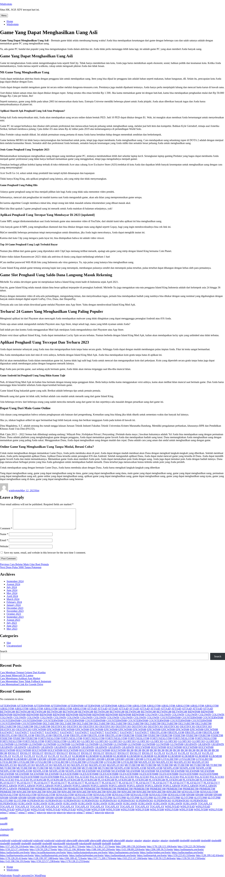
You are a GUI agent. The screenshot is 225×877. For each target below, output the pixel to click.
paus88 (3, 818)
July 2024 (12, 587)
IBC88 (130, 750)
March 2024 (13, 599)
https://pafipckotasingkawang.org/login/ (87, 852)
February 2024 (14, 602)
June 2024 (12, 590)
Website (4, 546)
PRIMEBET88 (26, 788)
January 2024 (14, 605)
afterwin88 (71, 840)
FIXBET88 (128, 735)
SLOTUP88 (78, 797)
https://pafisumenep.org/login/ (124, 852)
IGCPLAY (159, 753)
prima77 (4, 812)
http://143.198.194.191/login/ (15, 861)
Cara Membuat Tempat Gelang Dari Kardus (23, 672)
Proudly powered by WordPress (29, 875)
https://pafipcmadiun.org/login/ (187, 852)
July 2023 (12, 622)
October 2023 (14, 614)
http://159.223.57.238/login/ (45, 861)
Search (3, 651)
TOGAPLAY (205, 803)
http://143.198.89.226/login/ (130, 849)
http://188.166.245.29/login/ (100, 849)
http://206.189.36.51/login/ (159, 849)
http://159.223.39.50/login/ (191, 846)
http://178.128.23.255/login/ (75, 861)
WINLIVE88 (84, 809)
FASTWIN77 (7, 732)
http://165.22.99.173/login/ (72, 846)
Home (10, 21)
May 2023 (12, 628)
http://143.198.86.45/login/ (43, 846)
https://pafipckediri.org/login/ (15, 852)
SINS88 (190, 794)
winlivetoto (14, 490)
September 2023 (15, 616)
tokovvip (41, 812)
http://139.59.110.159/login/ (191, 858)
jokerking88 (59, 843)
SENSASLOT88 (190, 791)
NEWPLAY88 (122, 768)
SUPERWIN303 (35, 800)
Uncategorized (14, 645)
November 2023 (15, 611)
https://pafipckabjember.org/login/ (86, 855)
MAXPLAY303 (146, 762)
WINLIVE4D (172, 806)
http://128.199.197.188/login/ (43, 858)
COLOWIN (151, 714)
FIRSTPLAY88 (158, 732)
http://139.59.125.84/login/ (162, 858)
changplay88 (6, 829)
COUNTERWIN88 (170, 717)
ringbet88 (174, 840)
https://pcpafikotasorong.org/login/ (48, 852)
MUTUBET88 (132, 765)
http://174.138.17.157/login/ (100, 846)
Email (4, 540)
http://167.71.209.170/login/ (102, 858)
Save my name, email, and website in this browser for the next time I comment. (45, 552)
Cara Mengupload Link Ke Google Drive (21, 684)
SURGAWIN (25, 803)
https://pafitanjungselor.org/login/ (17, 855)
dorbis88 (96, 843)
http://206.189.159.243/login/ (131, 846)
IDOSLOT (13, 753)
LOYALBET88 (152, 759)
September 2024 (15, 581)
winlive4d (5, 840)
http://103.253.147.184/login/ (132, 858)
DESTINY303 (58, 726)
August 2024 (13, 584)
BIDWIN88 (194, 711)
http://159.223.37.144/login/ (14, 849)
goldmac (4, 834)
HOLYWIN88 (142, 747)
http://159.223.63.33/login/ (181, 855)
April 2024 (12, 596)
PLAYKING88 (38, 779)
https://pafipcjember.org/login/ (155, 852)
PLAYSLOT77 (8, 782)
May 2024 (12, 593)
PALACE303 (67, 776)
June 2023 (12, 625)
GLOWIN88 (7, 744)
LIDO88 (31, 759)
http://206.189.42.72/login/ (73, 858)
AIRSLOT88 (125, 705)
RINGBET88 (23, 791)
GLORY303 (73, 741)
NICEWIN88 (89, 771)
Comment (6, 528)
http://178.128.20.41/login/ (14, 858)
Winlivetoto (6, 4)
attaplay (130, 840)
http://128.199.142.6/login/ (210, 855)
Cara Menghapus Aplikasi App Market (20, 678)
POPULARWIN (8, 785)
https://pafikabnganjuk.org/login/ (52, 855)
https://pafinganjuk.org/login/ (152, 855)
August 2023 (13, 619)
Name (4, 534)
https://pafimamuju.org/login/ (189, 849)
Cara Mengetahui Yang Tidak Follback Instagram (25, 681)
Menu (4, 15)
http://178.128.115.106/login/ (162, 846)
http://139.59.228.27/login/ (43, 849)
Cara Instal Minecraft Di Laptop (16, 675)
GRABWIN (190, 744)
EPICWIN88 (39, 729)
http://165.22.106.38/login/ (72, 849)
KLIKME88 (78, 756)
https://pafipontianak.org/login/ (120, 855)
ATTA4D (92, 708)
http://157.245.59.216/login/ (14, 846)
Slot (37, 490)
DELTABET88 (50, 723)
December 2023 (15, 608)
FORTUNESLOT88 (49, 738)
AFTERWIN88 (8, 705)
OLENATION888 (69, 774)
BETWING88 (7, 711)
